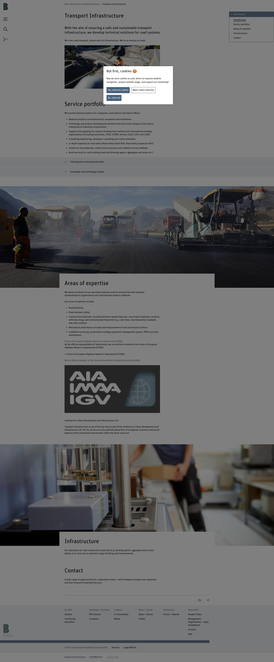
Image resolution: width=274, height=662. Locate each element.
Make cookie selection (143, 90)
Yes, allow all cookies (118, 90)
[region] (138, 85)
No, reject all (114, 98)
